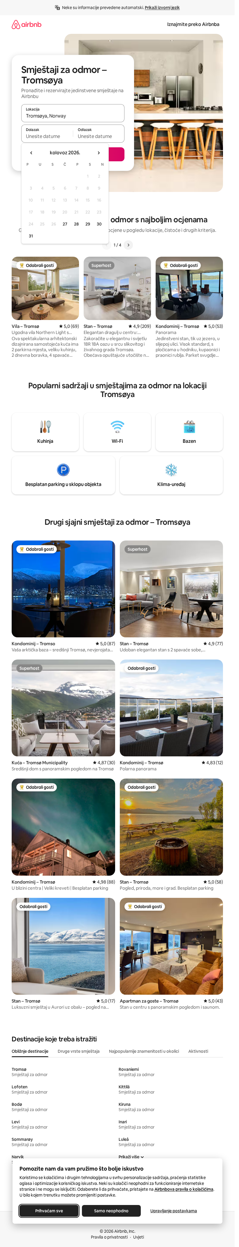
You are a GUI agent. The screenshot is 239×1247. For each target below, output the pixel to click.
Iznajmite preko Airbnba (193, 24)
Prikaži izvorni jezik (162, 7)
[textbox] (47, 136)
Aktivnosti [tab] (198, 1051)
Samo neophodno (111, 1210)
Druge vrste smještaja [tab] (79, 1051)
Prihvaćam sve (49, 1210)
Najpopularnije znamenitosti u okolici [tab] (144, 1051)
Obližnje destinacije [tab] (30, 1051)
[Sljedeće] (128, 245)
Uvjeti (138, 1237)
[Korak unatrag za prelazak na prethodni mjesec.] (31, 153)
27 (65, 224)
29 (87, 224)
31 (31, 236)
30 (99, 224)
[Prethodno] (106, 245)
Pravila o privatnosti (109, 1237)
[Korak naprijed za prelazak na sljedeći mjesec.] (98, 153)
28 (76, 224)
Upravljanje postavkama (173, 1210)
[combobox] (73, 115)
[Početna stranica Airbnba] (26, 24)
